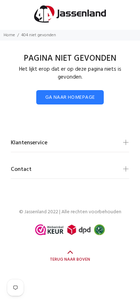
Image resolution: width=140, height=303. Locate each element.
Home (9, 35)
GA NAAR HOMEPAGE (70, 97)
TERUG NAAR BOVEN (70, 259)
